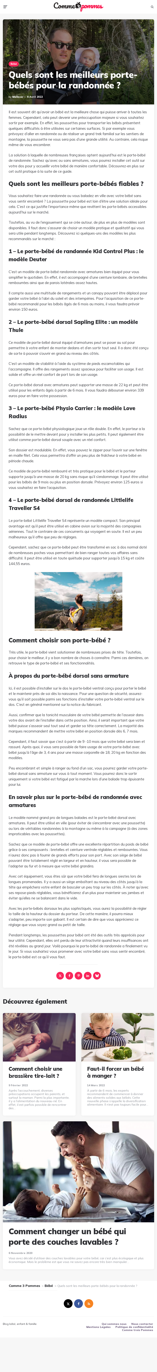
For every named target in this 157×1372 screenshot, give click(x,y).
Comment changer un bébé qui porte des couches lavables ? (67, 1236)
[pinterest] (78, 976)
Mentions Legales (98, 1327)
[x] (60, 976)
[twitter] (68, 1303)
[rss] (88, 1303)
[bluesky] (97, 976)
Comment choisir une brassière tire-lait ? (35, 1072)
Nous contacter (142, 1324)
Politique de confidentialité (134, 1327)
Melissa (17, 96)
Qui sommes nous (114, 1324)
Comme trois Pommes (137, 1330)
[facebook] (69, 976)
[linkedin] (88, 976)
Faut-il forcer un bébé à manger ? (115, 1072)
